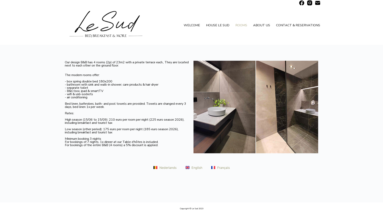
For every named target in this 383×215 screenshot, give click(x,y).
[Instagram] (309, 2)
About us (261, 25)
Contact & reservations (298, 25)
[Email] (317, 2)
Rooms (241, 25)
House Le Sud (217, 25)
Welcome (192, 25)
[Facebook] (301, 2)
